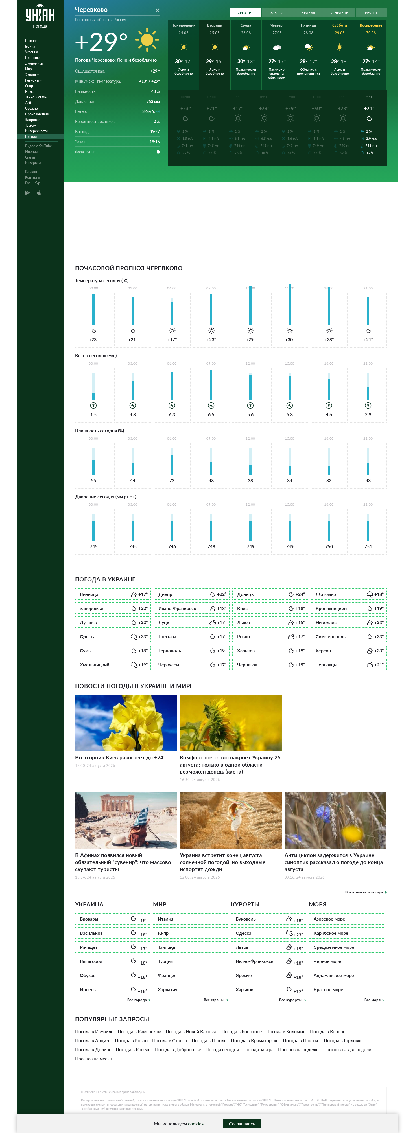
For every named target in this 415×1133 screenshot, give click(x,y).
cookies (196, 1123)
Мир (28, 69)
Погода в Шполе (209, 1040)
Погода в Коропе (327, 1031)
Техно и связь (36, 97)
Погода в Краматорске (254, 1040)
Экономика (34, 63)
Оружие (31, 108)
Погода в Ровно (131, 1040)
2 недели (340, 12)
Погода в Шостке (301, 1040)
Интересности (36, 131)
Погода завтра (258, 1049)
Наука (29, 91)
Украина (31, 52)
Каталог (31, 171)
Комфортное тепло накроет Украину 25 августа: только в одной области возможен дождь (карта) (230, 764)
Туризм (30, 125)
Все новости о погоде (364, 892)
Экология (32, 74)
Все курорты (291, 1000)
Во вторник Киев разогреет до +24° (120, 757)
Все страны (214, 1000)
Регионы (32, 80)
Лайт (28, 102)
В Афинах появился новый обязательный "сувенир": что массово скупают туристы (123, 862)
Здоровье (32, 119)
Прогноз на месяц (93, 1058)
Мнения (31, 151)
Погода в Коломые (285, 1031)
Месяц (371, 12)
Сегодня (246, 12)
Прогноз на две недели (347, 1049)
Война (30, 46)
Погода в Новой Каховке (191, 1031)
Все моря (372, 1000)
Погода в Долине (93, 1049)
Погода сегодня (222, 1049)
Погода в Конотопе (242, 1031)
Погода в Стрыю (169, 1040)
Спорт (29, 86)
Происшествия (37, 114)
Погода (31, 136)
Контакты (32, 177)
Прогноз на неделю (298, 1049)
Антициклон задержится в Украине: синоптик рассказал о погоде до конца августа (334, 862)
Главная (31, 40)
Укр (37, 183)
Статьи (30, 157)
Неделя (308, 12)
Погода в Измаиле (94, 1031)
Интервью (33, 163)
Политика (32, 57)
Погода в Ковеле (133, 1049)
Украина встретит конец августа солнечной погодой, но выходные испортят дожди (222, 862)
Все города (137, 1000)
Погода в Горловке (343, 1040)
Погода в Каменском (139, 1031)
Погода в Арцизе (92, 1040)
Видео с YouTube (38, 146)
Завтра (277, 12)
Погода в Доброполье (178, 1049)
